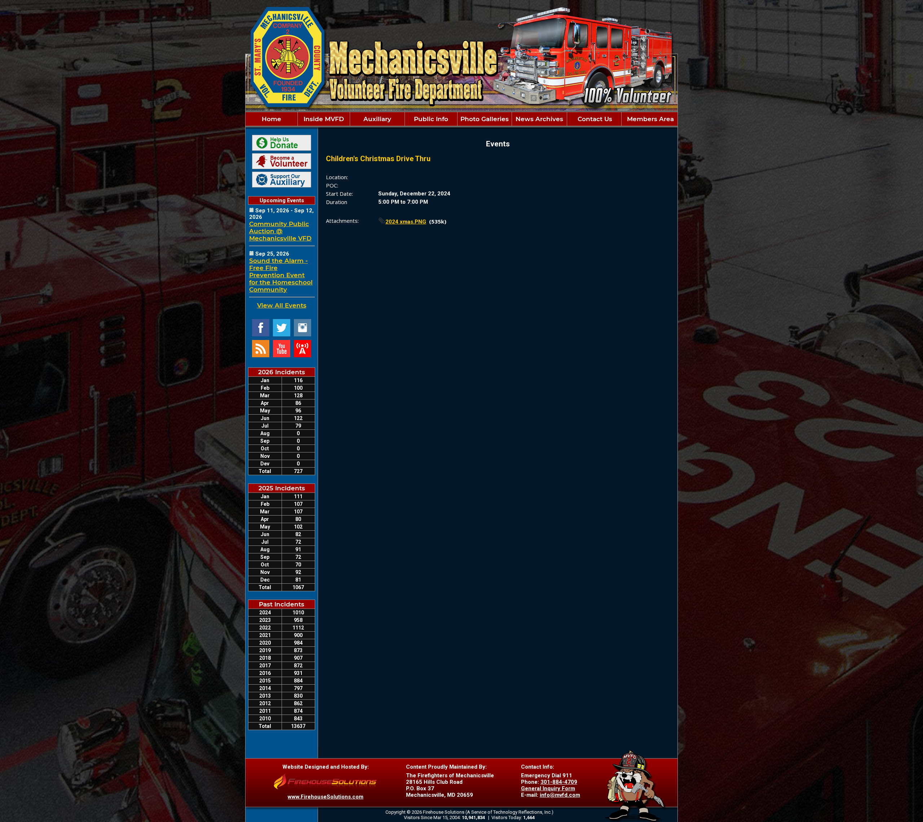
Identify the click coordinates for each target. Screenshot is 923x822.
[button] (324, 119)
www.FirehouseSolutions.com (325, 797)
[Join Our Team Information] (282, 161)
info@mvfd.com (560, 795)
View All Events (281, 305)
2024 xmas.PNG (405, 221)
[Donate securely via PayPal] (282, 143)
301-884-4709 (558, 782)
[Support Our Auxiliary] (282, 179)
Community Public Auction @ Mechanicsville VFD (280, 231)
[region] (461, 119)
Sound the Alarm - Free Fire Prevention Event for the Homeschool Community (281, 275)
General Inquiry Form (548, 788)
